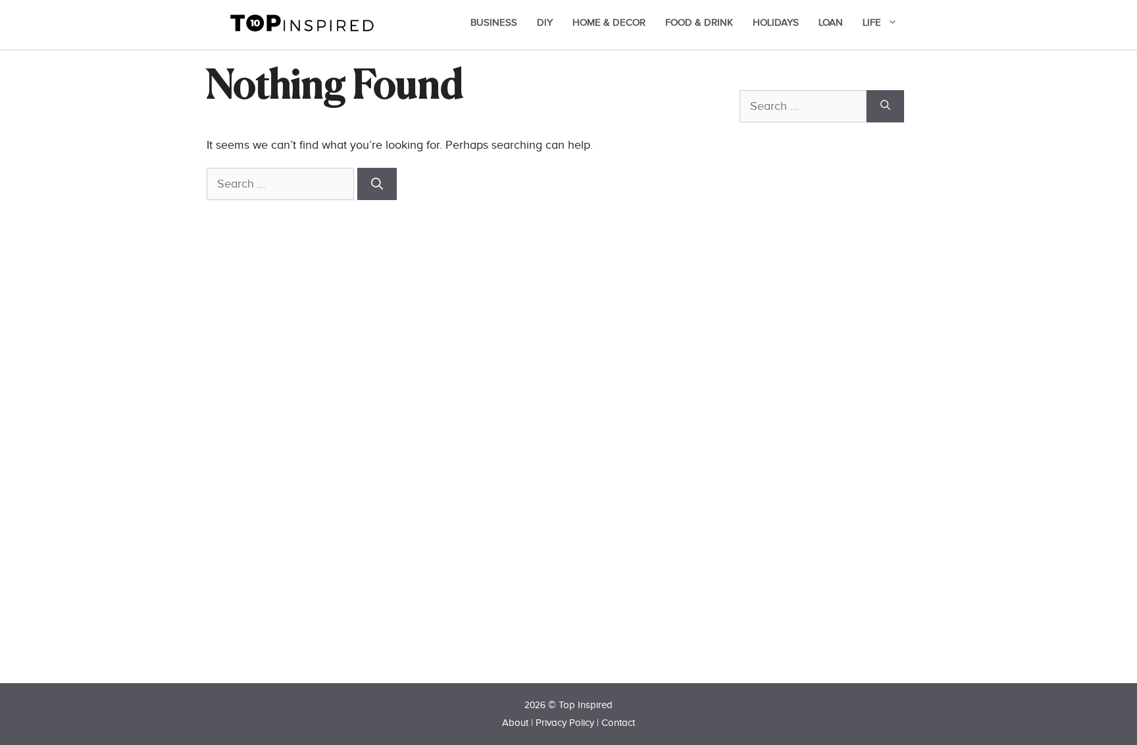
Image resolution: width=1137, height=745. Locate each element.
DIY (545, 22)
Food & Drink (699, 22)
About (515, 723)
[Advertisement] (838, 425)
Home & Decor (608, 22)
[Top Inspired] (302, 22)
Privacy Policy (565, 723)
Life (872, 22)
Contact (618, 723)
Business (493, 22)
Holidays (776, 22)
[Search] (377, 184)
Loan (831, 22)
